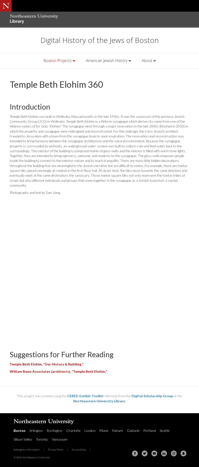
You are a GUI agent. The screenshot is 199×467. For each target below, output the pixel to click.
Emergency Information (27, 449)
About (147, 60)
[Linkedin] (164, 453)
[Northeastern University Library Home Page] (34, 19)
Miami (104, 430)
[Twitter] (145, 453)
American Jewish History (106, 60)
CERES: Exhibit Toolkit (85, 396)
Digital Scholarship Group (152, 396)
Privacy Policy (55, 449)
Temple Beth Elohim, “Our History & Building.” (46, 364)
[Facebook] (135, 453)
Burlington (54, 430)
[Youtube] (154, 453)
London (90, 430)
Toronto (42, 439)
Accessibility (79, 449)
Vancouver (60, 439)
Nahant (117, 430)
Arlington (36, 430)
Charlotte (73, 430)
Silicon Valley (23, 439)
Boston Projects (57, 60)
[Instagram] (174, 453)
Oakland (133, 430)
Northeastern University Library (99, 401)
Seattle (165, 430)
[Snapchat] (183, 453)
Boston (19, 430)
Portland (149, 430)
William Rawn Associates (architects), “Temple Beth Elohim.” (58, 371)
